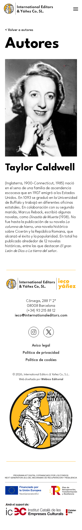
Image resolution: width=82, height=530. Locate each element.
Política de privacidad (41, 353)
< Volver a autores (19, 30)
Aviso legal (41, 345)
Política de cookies (41, 360)
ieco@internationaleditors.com (41, 315)
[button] (75, 9)
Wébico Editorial (52, 379)
